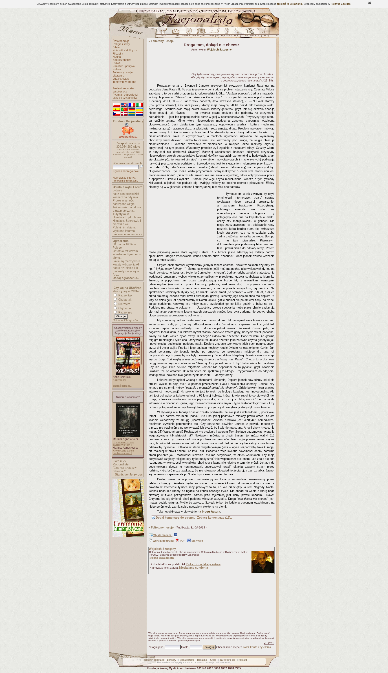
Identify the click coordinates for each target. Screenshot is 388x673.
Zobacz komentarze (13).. (214, 517)
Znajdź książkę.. (122, 385)
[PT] (124, 109)
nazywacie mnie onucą (127, 234)
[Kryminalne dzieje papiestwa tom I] (128, 436)
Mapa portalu (187, 659)
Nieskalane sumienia (193, 567)
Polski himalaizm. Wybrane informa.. (125, 229)
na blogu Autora (209, 511)
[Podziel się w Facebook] (175, 535)
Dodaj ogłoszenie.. (126, 278)
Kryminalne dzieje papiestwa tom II (123, 452)
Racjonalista (163, 662)
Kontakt (242, 659)
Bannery (171, 659)
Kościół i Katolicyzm (125, 50)
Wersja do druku (163, 540)
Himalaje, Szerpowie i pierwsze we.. (127, 222)
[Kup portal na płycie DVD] (188, 33)
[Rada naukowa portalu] (249, 33)
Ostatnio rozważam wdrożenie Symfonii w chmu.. (127, 254)
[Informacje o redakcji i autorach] (237, 33)
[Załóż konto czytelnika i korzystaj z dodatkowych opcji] (262, 33)
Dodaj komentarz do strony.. (175, 517)
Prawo (117, 63)
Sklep (213, 659)
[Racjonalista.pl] (194, 26)
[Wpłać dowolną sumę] (128, 134)
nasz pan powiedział (126, 193)
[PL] (116, 105)
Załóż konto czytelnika (257, 647)
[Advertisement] (182, 218)
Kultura (117, 69)
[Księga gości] (214, 33)
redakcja (209, 662)
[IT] (139, 105)
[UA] (139, 109)
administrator (223, 662)
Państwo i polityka (124, 66)
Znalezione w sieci (124, 88)
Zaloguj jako (155, 647)
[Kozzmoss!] (128, 374)
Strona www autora (162, 557)
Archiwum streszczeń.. (125, 180)
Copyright (178, 662)
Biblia (116, 47)
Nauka (117, 56)
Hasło (184, 647)
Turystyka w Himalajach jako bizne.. (128, 215)
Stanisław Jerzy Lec (129, 474)
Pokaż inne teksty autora (203, 564)
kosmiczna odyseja (125, 197)
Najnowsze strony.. (124, 177)
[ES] (116, 109)
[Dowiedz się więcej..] (128, 535)
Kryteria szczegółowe (126, 171)
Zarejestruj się (227, 659)
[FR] (132, 105)
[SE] (132, 114)
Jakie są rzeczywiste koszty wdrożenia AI (126, 262)
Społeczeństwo (122, 59)
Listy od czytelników (125, 97)
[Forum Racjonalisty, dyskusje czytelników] (164, 33)
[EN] (124, 105)
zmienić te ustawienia (289, 3)
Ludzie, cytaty (121, 78)
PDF (182, 540)
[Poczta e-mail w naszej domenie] (175, 33)
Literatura (118, 75)
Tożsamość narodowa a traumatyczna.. (127, 209)
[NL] (139, 114)
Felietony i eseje (123, 72)
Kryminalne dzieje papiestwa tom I (123, 443)
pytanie (117, 190)
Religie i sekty (121, 44)
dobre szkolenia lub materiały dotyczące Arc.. (126, 271)
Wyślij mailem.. (162, 535)
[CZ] (116, 114)
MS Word (197, 540)
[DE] (132, 109)
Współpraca (120, 91)
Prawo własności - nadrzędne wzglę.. (124, 202)
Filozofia (118, 53)
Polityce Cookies (341, 3)
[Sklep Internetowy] (201, 33)
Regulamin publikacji (153, 659)
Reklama (202, 659)
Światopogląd (121, 41)
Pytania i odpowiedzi (125, 94)
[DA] (124, 114)
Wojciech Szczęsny (162, 548)
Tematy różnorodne (124, 81)
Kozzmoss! (119, 380)
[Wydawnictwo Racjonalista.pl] (226, 33)
